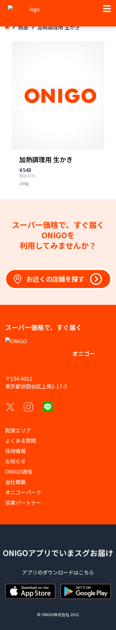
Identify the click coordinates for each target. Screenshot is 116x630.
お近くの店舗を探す (55, 279)
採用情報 (15, 451)
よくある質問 (20, 440)
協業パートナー (23, 502)
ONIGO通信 (18, 471)
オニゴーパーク (23, 492)
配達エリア (18, 430)
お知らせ (15, 461)
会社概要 (15, 482)
